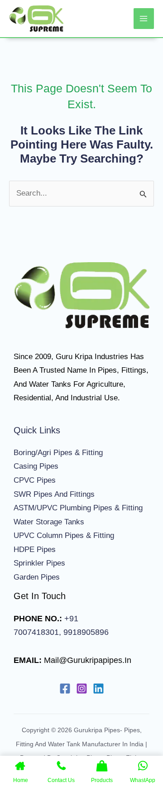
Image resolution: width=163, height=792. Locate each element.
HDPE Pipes (35, 549)
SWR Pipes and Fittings (54, 494)
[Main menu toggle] (144, 18)
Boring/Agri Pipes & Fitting (58, 452)
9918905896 (85, 632)
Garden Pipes (37, 577)
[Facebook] (65, 688)
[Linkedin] (98, 688)
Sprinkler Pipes (39, 563)
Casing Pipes (36, 466)
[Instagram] (81, 688)
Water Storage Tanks (49, 522)
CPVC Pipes (35, 480)
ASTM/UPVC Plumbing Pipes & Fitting (78, 508)
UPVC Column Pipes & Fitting (64, 535)
